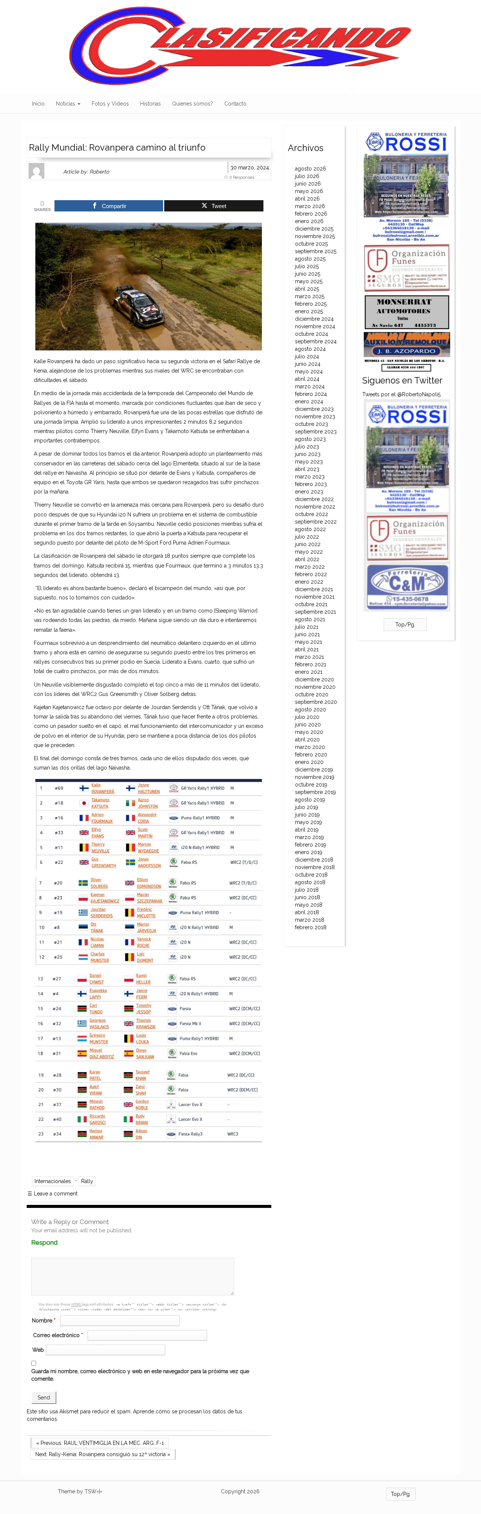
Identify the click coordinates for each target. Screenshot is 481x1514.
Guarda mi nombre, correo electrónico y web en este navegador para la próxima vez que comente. (140, 1375)
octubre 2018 (311, 875)
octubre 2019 (311, 785)
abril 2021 (307, 649)
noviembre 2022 (315, 507)
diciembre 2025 (314, 229)
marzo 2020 (310, 747)
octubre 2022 (311, 514)
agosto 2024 (310, 349)
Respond (58, 1242)
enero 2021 (308, 672)
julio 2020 (307, 717)
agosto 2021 (310, 619)
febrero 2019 (310, 845)
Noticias (66, 104)
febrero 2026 (311, 214)
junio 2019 (307, 815)
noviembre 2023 (315, 417)
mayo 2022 (309, 552)
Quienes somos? (192, 104)
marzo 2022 (310, 567)
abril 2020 (307, 740)
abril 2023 (307, 469)
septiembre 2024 (316, 341)
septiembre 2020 (316, 702)
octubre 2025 (311, 244)
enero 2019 (308, 852)
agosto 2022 (310, 529)
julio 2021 (306, 627)
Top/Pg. (405, 625)
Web (38, 1350)
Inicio (38, 104)
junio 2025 (307, 274)
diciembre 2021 (314, 589)
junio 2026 (308, 184)
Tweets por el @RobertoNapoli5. (402, 394)
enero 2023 (309, 492)
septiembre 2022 (316, 522)
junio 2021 (307, 634)
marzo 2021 (309, 657)
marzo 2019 (309, 837)
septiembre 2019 (315, 792)
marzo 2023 (310, 477)
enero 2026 (309, 221)
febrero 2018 (311, 927)
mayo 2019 (308, 822)
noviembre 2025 (315, 236)
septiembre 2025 (315, 251)
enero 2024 (309, 402)
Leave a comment (52, 1194)
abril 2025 (307, 289)
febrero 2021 (310, 664)
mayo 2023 (309, 462)
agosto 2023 (310, 439)
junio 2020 (308, 725)
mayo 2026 (309, 191)
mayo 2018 (308, 905)
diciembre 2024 (314, 319)
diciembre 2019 (314, 770)
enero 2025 (309, 311)
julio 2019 (306, 807)
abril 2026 (307, 199)
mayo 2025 (308, 281)
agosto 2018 (310, 882)
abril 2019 (307, 830)
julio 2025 (307, 266)
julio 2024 (307, 356)
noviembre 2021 (314, 597)
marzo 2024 (310, 386)
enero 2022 (309, 582)
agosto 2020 (310, 709)
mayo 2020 (309, 732)
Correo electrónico (58, 1335)
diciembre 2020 (314, 679)
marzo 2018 (309, 920)
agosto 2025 (310, 259)
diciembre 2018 (314, 860)
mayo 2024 (309, 371)
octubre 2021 (311, 604)
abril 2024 (307, 379)
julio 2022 (307, 537)
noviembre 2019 (314, 777)
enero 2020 (309, 762)
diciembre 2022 (314, 499)
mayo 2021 (308, 642)
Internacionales (53, 1181)
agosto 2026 (310, 169)
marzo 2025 (309, 296)
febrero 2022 (311, 574)
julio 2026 (307, 176)
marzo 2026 (310, 206)
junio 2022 (308, 544)
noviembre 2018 (315, 867)
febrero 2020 (311, 755)
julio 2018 (307, 890)
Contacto (235, 104)
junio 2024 (308, 364)
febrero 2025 (311, 304)
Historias (150, 104)
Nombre (44, 1321)
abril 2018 (307, 912)
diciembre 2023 (314, 409)
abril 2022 (307, 559)
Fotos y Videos (110, 104)
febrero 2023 (311, 484)
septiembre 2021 (315, 612)
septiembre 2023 (316, 432)
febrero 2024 (311, 394)
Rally (87, 1181)
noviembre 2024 (315, 326)
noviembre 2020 (315, 687)
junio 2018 (307, 897)
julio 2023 (307, 447)
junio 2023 (308, 454)
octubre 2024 (311, 334)
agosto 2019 (310, 800)
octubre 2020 (311, 694)
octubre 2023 (311, 424)
